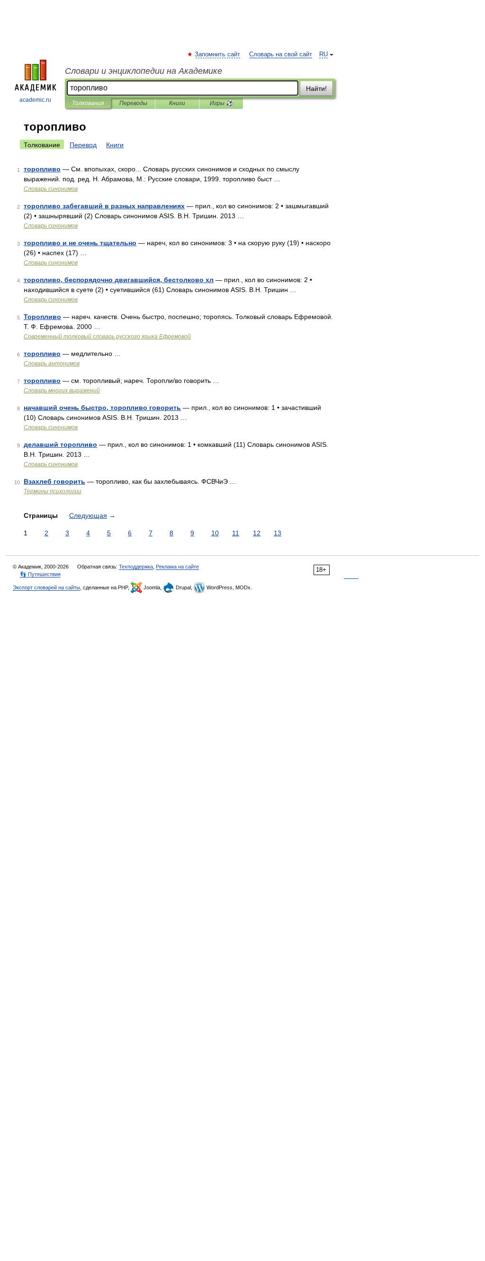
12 (256, 533)
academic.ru (35, 100)
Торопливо (42, 316)
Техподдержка (136, 566)
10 (215, 533)
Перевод (83, 145)
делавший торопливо (60, 444)
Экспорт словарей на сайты (46, 587)
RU (323, 54)
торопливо (42, 169)
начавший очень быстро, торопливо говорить (102, 407)
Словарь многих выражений (62, 390)
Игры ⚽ (221, 103)
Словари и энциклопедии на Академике (143, 71)
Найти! (316, 88)
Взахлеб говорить (54, 481)
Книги (177, 103)
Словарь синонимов (51, 189)
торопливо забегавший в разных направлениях (104, 206)
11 (235, 533)
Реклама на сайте (177, 566)
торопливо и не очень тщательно (80, 243)
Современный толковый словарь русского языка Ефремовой (107, 336)
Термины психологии (52, 491)
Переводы (133, 103)
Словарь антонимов (52, 363)
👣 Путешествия (40, 574)
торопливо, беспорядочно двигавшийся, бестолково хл (119, 280)
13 (277, 533)
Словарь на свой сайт (280, 54)
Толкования (88, 103)
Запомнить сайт (218, 54)
